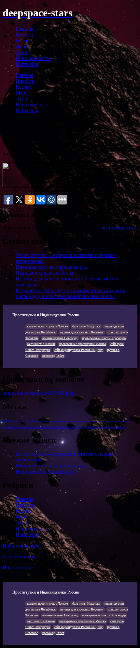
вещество (51, 421)
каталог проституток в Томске (47, 326)
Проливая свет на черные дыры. (51, 267)
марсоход (99, 427)
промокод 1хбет (53, 355)
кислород (19, 427)
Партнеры (27, 64)
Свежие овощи (19, 556)
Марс (21, 46)
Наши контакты (33, 58)
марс (90, 427)
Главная (24, 29)
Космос (24, 40)
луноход (74, 427)
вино (61, 421)
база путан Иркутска (86, 326)
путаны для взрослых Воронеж (81, 332)
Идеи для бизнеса (23, 545)
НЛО (30, 421)
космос (47, 427)
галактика (70, 421)
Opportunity (19, 421)
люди (83, 427)
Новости (25, 35)
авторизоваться (119, 227)
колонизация (34, 427)
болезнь (39, 421)
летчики (57, 427)
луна (66, 427)
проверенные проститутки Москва (82, 344)
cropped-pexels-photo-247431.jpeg (39, 393)
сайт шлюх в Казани (41, 344)
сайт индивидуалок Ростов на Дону (78, 350)
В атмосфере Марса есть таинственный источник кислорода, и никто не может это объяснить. (70, 293)
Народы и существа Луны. (45, 273)
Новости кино (18, 567)
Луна (21, 52)
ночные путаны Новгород (59, 338)
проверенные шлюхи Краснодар (104, 338)
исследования (104, 421)
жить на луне (86, 421)
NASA (7, 421)
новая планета (115, 427)
